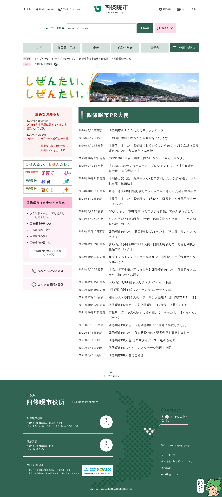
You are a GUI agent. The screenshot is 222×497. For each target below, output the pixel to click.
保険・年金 (125, 47)
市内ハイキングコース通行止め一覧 (47, 138)
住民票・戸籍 (66, 47)
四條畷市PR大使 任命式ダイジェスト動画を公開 (142, 340)
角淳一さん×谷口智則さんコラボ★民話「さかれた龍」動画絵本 (153, 191)
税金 (96, 47)
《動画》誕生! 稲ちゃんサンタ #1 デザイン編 (140, 289)
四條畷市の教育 (39, 236)
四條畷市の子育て (40, 230)
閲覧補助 (167, 9)
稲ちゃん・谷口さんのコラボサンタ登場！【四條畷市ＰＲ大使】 (153, 297)
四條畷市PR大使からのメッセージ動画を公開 (140, 347)
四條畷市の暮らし (40, 242)
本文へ (30, 9)
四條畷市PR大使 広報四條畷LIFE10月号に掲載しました (148, 304)
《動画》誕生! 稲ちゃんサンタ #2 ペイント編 (140, 282)
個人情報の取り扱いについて (176, 461)
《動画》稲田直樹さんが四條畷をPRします (138, 138)
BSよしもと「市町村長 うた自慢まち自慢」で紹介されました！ (153, 211)
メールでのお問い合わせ (178, 446)
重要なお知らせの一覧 (53, 145)
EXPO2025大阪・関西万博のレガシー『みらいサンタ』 (147, 158)
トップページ (42, 58)
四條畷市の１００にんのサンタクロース (136, 130)
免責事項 (166, 468)
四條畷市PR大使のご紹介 (126, 355)
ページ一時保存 (189, 9)
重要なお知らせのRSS (53, 150)
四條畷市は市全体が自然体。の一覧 (47, 253)
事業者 (154, 47)
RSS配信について (170, 474)
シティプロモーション (64, 58)
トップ (37, 47)
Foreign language (47, 9)
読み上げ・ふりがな (71, 9)
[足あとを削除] (56, 64)
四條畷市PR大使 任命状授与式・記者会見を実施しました (149, 332)
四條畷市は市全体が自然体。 (95, 58)
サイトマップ (168, 455)
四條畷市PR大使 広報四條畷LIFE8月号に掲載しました (147, 325)
